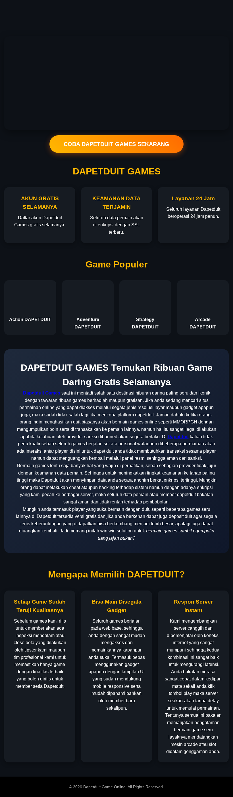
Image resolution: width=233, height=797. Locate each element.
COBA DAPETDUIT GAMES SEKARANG (116, 144)
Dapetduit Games (41, 393)
